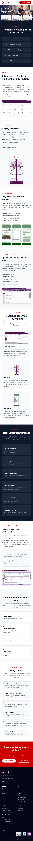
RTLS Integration (6, 821)
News (3, 793)
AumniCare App (6, 810)
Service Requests (22, 797)
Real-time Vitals (6, 819)
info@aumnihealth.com (7, 778)
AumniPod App (21, 810)
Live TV (20, 793)
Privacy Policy (5, 830)
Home (3, 788)
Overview (20, 788)
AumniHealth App (22, 791)
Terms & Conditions (7, 828)
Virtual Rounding (6, 815)
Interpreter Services (7, 812)
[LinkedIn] (3, 781)
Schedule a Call (24, 760)
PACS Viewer (5, 817)
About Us (4, 791)
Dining (19, 795)
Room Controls (21, 801)
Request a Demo (25, 2)
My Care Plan (21, 799)
